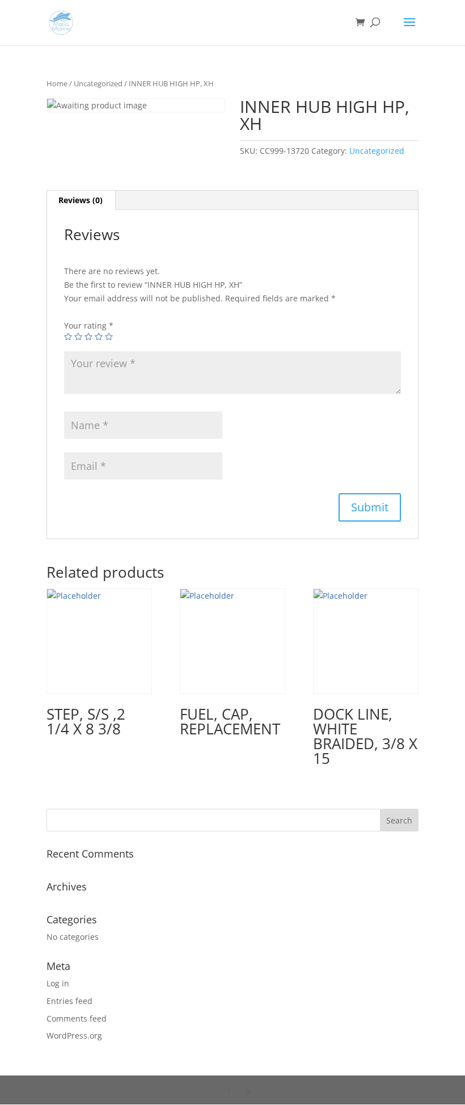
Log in (57, 983)
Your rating (88, 325)
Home (56, 83)
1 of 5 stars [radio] (68, 337)
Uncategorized (98, 83)
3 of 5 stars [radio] (88, 337)
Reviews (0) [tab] (80, 200)
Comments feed (76, 1018)
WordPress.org (74, 1035)
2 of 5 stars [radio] (78, 337)
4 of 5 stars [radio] (99, 337)
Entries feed (69, 1000)
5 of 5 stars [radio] (109, 337)
